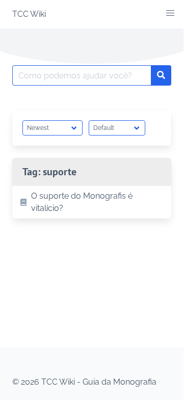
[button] (170, 13)
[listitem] (91, 202)
